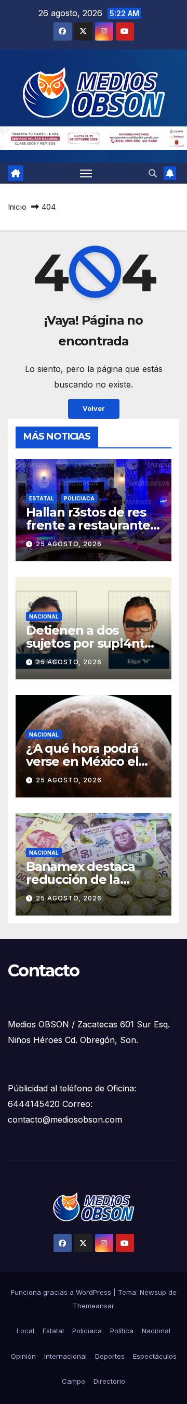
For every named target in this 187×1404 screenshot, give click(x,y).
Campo (73, 1381)
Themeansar (93, 1306)
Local (25, 1330)
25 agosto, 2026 (69, 544)
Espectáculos (155, 1356)
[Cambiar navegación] (86, 173)
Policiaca (79, 498)
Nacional (44, 616)
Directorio (109, 1381)
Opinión (23, 1356)
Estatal (41, 498)
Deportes (110, 1356)
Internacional (65, 1356)
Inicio (17, 207)
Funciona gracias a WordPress (62, 1292)
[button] (153, 173)
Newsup (153, 1292)
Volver (94, 409)
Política (121, 1330)
